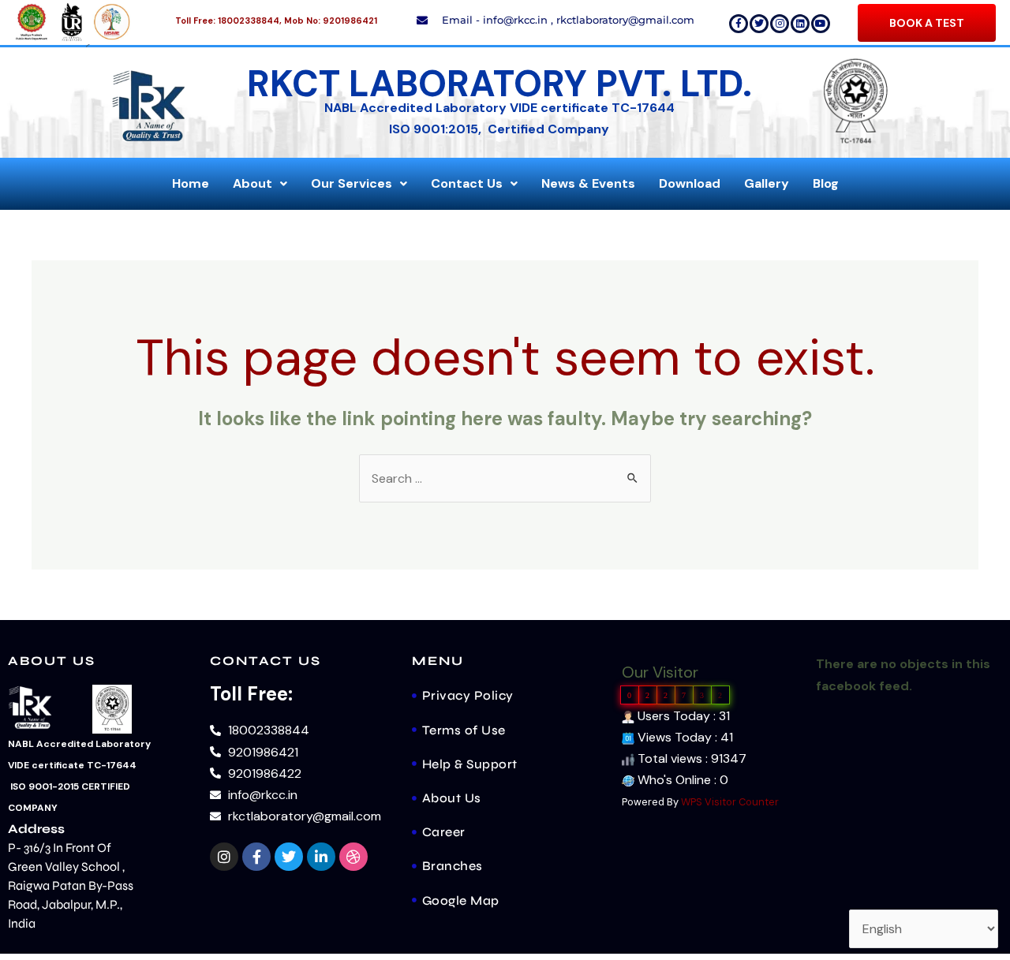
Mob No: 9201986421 (330, 20)
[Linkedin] (800, 23)
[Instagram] (779, 23)
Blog (826, 183)
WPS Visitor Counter (730, 802)
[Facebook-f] (738, 23)
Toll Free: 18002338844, (228, 20)
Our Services (351, 183)
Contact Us (467, 183)
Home (190, 183)
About (252, 183)
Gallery (766, 183)
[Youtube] (820, 23)
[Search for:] (505, 478)
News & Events (588, 183)
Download (689, 183)
